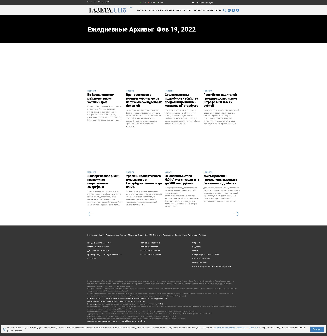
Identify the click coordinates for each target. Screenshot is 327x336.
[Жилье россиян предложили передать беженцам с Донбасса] (221, 150)
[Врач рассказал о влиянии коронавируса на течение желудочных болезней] (144, 69)
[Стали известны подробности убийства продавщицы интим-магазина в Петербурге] (183, 69)
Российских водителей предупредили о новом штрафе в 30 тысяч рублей (220, 100)
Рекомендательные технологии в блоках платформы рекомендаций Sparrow (116, 301)
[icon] (224, 10)
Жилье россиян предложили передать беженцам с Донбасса (220, 179)
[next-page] (236, 214)
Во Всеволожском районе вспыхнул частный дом (100, 98)
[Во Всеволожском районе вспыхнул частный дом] (105, 69)
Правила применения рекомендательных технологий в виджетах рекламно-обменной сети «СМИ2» (125, 304)
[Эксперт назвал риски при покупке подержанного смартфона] (105, 150)
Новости (91, 90)
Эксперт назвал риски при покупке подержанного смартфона (103, 181)
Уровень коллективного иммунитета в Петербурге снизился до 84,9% (144, 181)
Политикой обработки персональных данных (236, 327)
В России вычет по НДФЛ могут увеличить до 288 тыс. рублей (182, 179)
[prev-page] (91, 214)
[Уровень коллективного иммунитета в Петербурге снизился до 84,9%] (144, 150)
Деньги (168, 171)
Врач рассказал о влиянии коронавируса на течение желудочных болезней (144, 100)
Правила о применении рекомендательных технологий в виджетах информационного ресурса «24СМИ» (127, 298)
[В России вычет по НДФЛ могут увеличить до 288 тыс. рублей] (183, 150)
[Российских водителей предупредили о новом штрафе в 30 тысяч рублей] (221, 69)
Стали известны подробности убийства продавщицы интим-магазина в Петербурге (181, 100)
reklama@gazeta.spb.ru (135, 321)
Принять (317, 329)
